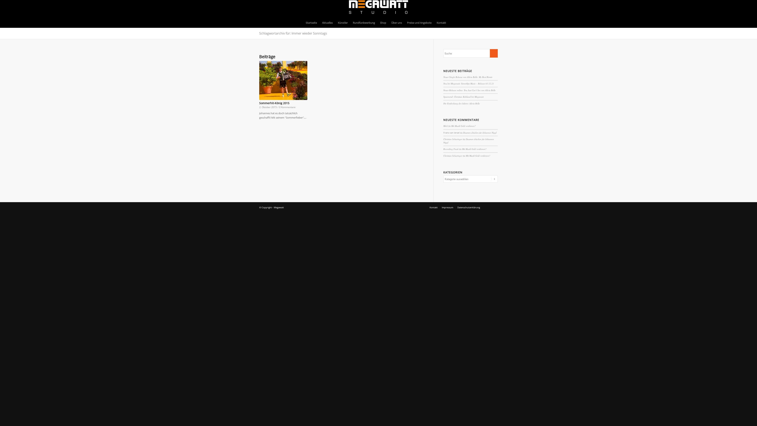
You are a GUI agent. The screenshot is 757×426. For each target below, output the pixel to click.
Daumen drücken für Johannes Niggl (480, 132)
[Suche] (451, 23)
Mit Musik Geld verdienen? (463, 125)
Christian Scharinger (452, 139)
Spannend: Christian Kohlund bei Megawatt (463, 96)
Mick (445, 125)
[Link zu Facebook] (489, 9)
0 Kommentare (287, 107)
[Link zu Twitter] (495, 9)
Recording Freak (451, 149)
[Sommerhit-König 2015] (283, 80)
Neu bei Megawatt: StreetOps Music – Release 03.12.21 (468, 83)
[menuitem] (311, 23)
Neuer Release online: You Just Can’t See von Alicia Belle (469, 90)
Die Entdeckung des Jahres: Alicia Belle (461, 103)
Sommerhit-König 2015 (274, 103)
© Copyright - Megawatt (271, 207)
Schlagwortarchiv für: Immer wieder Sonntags (293, 33)
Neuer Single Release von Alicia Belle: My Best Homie (467, 77)
